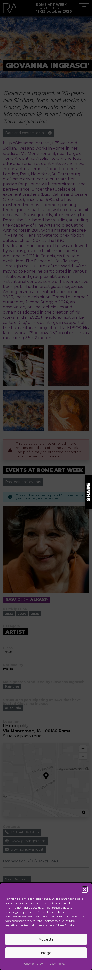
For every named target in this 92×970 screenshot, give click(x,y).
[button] (84, 889)
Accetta (46, 939)
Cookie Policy (33, 963)
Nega (46, 953)
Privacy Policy (55, 963)
